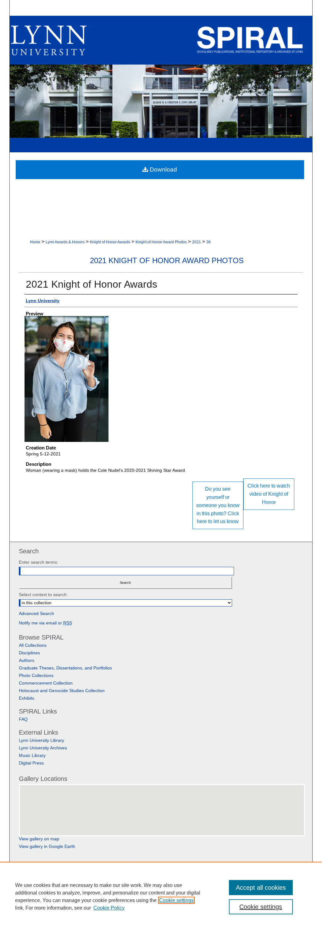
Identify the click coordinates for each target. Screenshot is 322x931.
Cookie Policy (109, 908)
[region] (161, 896)
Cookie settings (176, 900)
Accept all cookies (261, 887)
